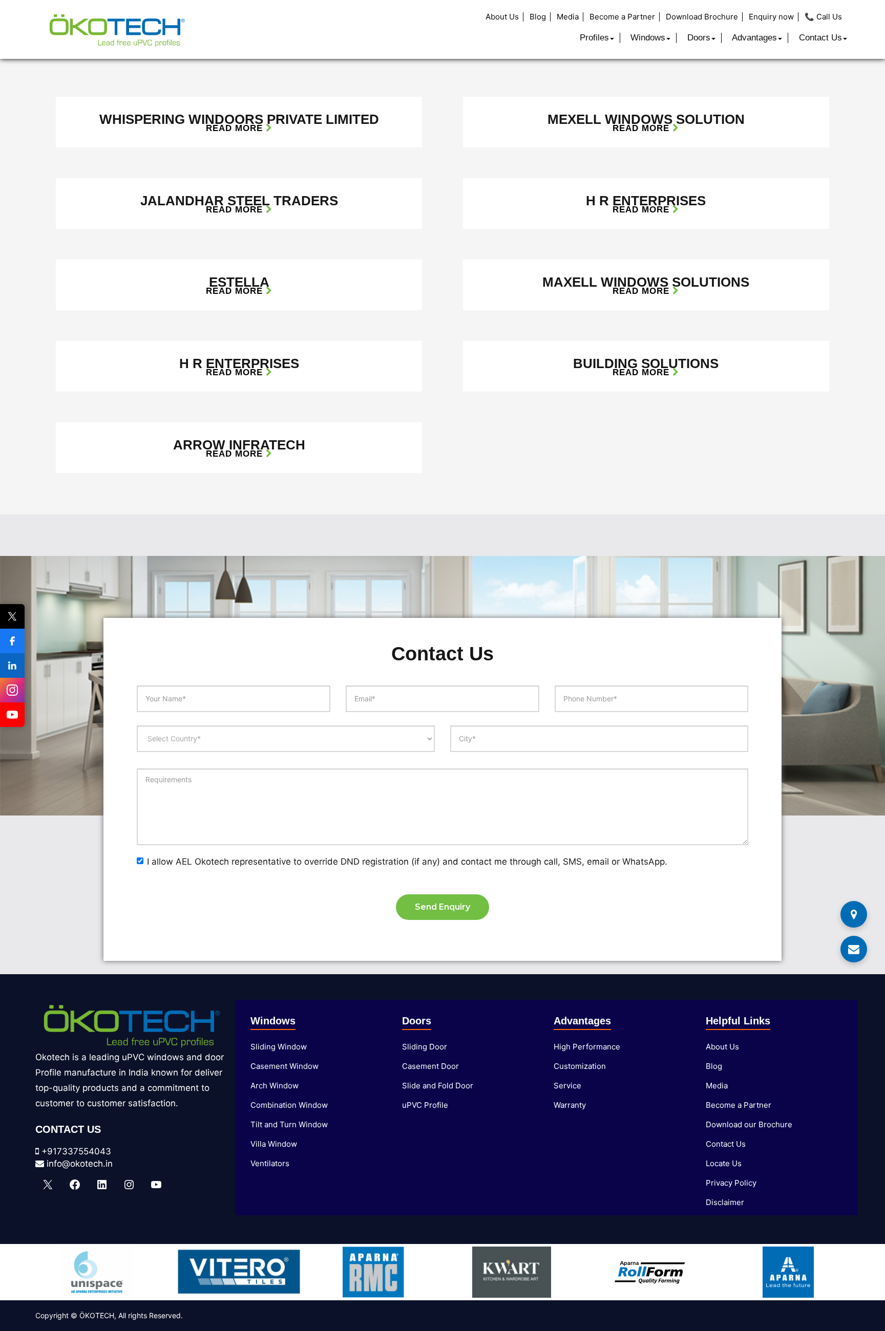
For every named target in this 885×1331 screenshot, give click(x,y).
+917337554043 (75, 1151)
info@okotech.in (78, 1163)
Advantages (754, 37)
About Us (502, 17)
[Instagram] (12, 690)
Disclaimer (725, 1202)
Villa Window (273, 1144)
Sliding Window (278, 1046)
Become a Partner (622, 17)
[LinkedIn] (12, 665)
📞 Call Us (823, 17)
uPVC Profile (425, 1105)
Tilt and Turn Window (289, 1124)
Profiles (594, 37)
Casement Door (430, 1066)
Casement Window (284, 1066)
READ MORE (236, 128)
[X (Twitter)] (12, 616)
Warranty (570, 1105)
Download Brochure (702, 17)
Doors (698, 37)
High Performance (587, 1046)
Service (567, 1085)
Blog (538, 17)
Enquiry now (771, 17)
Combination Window (289, 1105)
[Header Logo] (117, 29)
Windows (647, 37)
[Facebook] (12, 641)
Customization (580, 1066)
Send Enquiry (442, 907)
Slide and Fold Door (437, 1085)
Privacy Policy (731, 1183)
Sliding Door (424, 1046)
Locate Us (724, 1163)
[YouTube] (12, 714)
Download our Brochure (749, 1124)
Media (568, 17)
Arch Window (274, 1085)
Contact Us (820, 37)
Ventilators (269, 1163)
